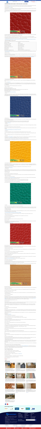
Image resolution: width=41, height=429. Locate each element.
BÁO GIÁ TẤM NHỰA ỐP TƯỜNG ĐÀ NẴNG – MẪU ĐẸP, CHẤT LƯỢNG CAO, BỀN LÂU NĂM (20, 379)
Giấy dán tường (10, 167)
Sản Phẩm (31, 414)
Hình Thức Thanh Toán (20, 414)
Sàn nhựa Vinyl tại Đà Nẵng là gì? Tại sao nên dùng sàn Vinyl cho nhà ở (13, 129)
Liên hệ (35, 0)
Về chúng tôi (24, 0)
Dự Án (30, 0)
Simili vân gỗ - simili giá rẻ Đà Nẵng (30, 378)
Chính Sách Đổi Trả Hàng (20, 416)
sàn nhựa (10, 7)
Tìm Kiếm (26, 1)
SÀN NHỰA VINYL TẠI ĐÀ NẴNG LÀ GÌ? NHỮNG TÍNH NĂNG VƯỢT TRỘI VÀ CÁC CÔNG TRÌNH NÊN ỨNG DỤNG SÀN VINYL (20, 39)
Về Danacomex (25, 414)
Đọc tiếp (6, 392)
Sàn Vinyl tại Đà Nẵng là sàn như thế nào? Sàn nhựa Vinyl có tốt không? (13, 212)
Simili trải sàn (11, 222)
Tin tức (33, 0)
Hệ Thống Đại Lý (28, 0)
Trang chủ (21, 0)
